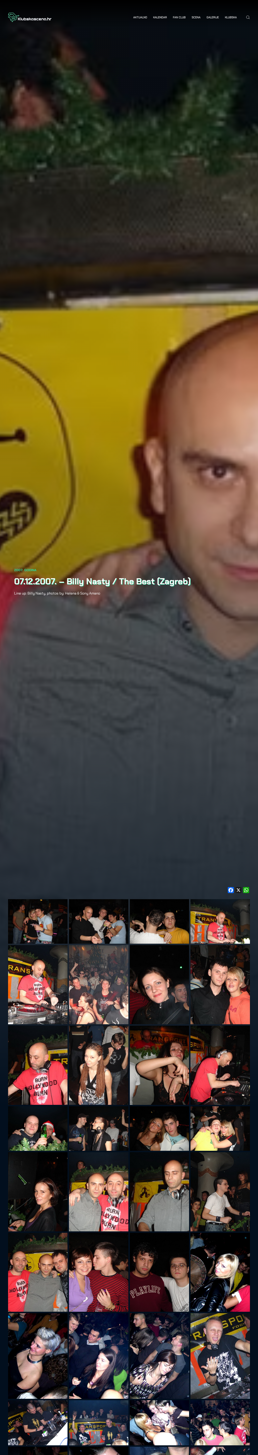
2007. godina (25, 570)
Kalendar (160, 17)
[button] (248, 17)
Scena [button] (196, 17)
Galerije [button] (213, 17)
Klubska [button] (231, 17)
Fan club (179, 17)
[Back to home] (29, 17)
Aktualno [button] (140, 17)
